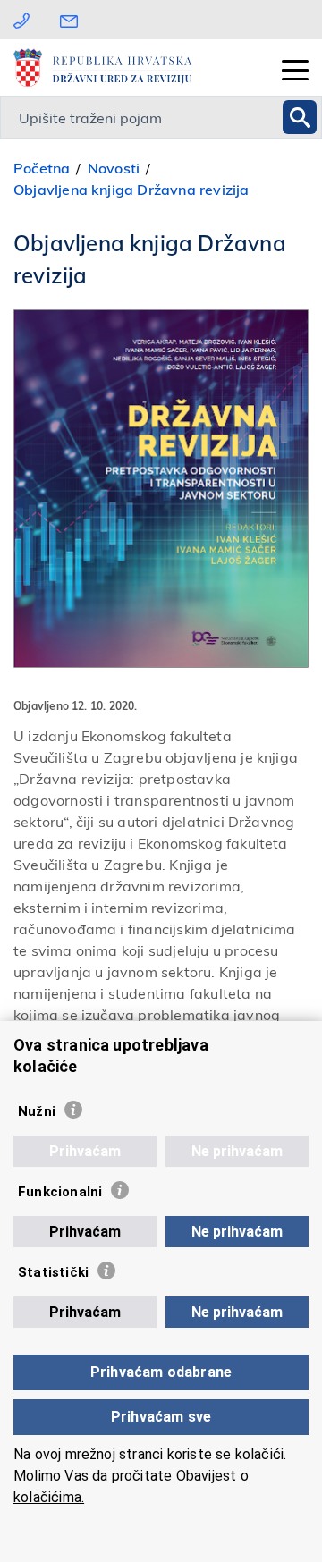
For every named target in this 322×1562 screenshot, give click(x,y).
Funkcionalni (60, 1192)
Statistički (53, 1272)
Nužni (36, 1111)
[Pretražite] (300, 117)
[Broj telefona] (21, 19)
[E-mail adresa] (73, 19)
